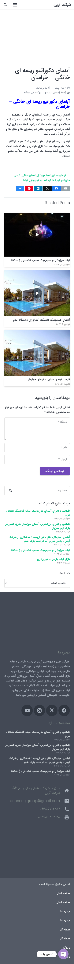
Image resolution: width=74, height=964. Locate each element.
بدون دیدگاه (30, 93)
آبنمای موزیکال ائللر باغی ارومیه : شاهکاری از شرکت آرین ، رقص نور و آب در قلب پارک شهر (39, 539)
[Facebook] (64, 710)
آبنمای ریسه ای (52, 93)
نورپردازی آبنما (31, 180)
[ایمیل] (65, 188)
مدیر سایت (41, 88)
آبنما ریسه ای (59, 175)
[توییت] (47, 188)
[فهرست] (15, 5)
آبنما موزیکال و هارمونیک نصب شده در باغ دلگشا (40, 260)
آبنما (63, 93)
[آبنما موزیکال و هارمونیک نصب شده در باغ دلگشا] (37, 215)
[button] (6, 5)
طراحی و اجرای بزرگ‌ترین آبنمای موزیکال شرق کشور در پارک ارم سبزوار (37, 526)
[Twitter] (51, 710)
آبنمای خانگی (29, 175)
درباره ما (65, 911)
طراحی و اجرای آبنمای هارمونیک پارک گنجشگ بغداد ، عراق (38, 513)
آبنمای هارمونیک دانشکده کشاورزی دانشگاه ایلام (41, 320)
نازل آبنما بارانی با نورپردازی (53, 559)
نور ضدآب (45, 180)
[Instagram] (39, 710)
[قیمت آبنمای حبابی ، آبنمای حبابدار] (37, 332)
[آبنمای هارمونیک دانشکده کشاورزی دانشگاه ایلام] (37, 272)
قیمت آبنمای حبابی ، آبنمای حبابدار (49, 379)
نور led (56, 180)
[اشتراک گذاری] (56, 188)
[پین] (29, 188)
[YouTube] (27, 710)
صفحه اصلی (63, 893)
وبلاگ (66, 948)
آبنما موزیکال (44, 175)
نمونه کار (65, 929)
